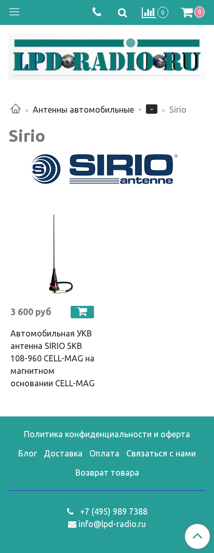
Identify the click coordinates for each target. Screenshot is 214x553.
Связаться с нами (161, 453)
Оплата (104, 453)
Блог (27, 453)
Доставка (63, 453)
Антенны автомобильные (83, 109)
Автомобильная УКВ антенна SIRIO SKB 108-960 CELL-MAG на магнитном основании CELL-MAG (52, 358)
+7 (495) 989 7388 (113, 511)
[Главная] (15, 109)
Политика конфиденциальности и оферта (107, 434)
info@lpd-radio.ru (112, 524)
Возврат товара (107, 472)
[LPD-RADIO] (107, 54)
